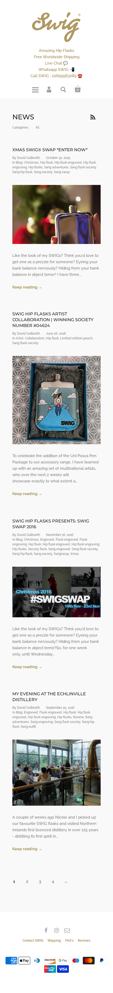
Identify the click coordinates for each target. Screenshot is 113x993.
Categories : (20, 127)
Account (49, 89)
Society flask (37, 549)
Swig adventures (56, 167)
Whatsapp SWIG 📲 (56, 69)
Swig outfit (28, 726)
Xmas (74, 554)
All (37, 127)
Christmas (31, 162)
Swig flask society (83, 167)
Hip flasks (35, 167)
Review (78, 717)
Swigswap (61, 554)
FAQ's (69, 940)
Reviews (84, 940)
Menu (35, 89)
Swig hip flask (22, 172)
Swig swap (62, 172)
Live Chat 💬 (56, 63)
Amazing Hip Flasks (56, 50)
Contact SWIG (33, 940)
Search (63, 89)
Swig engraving (41, 722)
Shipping (54, 940)
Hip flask (46, 162)
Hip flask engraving (85, 544)
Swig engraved (59, 549)
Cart (78, 89)
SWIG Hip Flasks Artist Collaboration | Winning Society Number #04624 (52, 319)
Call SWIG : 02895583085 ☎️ (56, 76)
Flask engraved (67, 539)
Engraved (47, 539)
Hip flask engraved (68, 162)
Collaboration (34, 338)
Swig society (43, 172)
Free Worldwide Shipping (56, 57)
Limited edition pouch (76, 338)
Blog (19, 162)
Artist (19, 338)
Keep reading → (27, 287)
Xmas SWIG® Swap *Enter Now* (50, 149)
